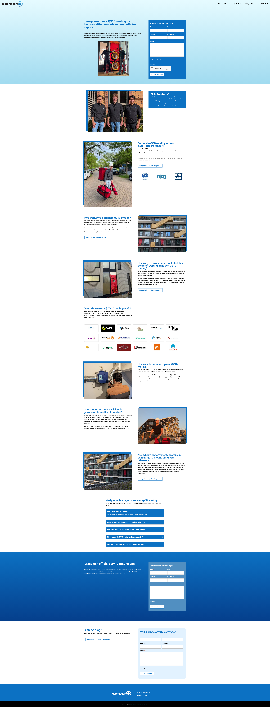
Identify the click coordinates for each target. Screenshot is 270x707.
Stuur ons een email (104, 639)
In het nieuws (256, 4)
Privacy (146, 704)
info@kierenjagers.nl (144, 692)
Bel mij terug (107, 650)
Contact (265, 4)
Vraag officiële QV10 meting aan (149, 166)
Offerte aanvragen (157, 74)
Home (221, 4)
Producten (239, 4)
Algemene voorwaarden (137, 704)
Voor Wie (228, 4)
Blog (247, 4)
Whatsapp (90, 639)
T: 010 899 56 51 (143, 695)
